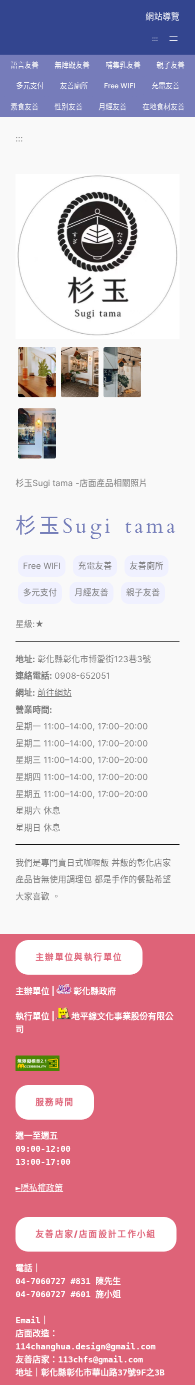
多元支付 (30, 85)
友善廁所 (74, 85)
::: (155, 38)
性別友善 (68, 106)
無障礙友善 (72, 65)
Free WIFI (120, 85)
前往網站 (55, 693)
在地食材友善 (163, 106)
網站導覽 (163, 17)
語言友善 (24, 65)
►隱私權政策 (39, 1188)
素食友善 (24, 106)
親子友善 (170, 65)
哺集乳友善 (123, 65)
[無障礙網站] (38, 1065)
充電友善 (166, 85)
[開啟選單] (174, 39)
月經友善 (112, 106)
